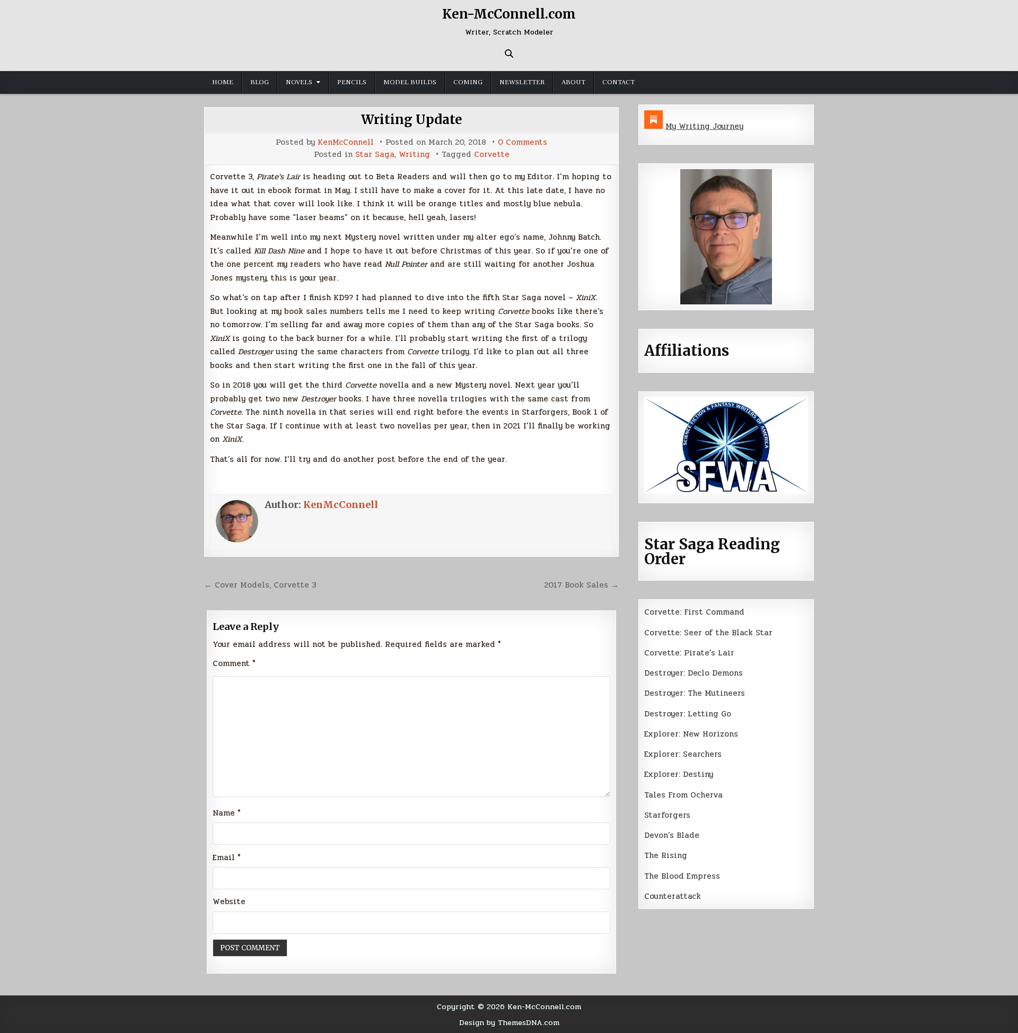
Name (227, 813)
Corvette (492, 155)
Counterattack (672, 896)
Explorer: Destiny (678, 774)
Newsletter (522, 82)
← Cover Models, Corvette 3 (260, 585)
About (573, 82)
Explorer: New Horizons (691, 734)
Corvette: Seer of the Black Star (708, 632)
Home (222, 82)
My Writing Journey (704, 126)
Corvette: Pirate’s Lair (689, 652)
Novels (299, 82)
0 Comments (522, 142)
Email (227, 857)
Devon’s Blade (671, 835)
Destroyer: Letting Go (687, 713)
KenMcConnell (346, 142)
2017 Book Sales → (581, 585)
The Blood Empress (682, 876)
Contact (618, 82)
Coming (467, 82)
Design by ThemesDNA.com (509, 1022)
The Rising (665, 855)
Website (229, 901)
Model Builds (409, 82)
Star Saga (374, 155)
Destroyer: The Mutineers (694, 693)
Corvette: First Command (694, 612)
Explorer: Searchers (683, 754)
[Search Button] (509, 53)
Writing (414, 155)
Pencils (351, 82)
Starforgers (667, 815)
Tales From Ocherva (683, 795)
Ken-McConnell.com (509, 14)
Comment (234, 663)
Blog (259, 82)
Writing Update (411, 119)
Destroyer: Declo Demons (693, 673)
